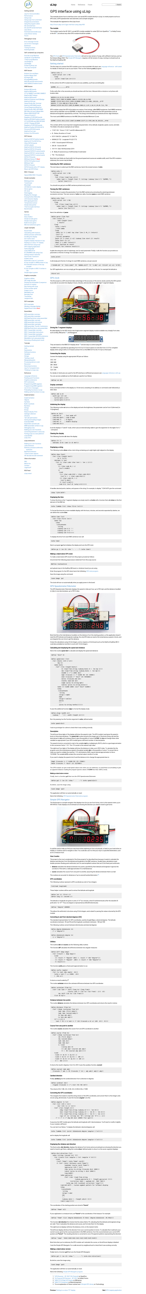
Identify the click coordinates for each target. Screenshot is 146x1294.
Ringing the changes (30, 195)
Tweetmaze (28, 183)
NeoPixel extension (30, 451)
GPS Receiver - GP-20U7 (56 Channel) (66, 1276)
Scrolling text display (30, 236)
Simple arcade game (30, 219)
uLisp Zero (27, 437)
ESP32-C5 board (29, 165)
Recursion (27, 364)
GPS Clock (56, 56)
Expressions (28, 350)
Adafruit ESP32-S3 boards (32, 149)
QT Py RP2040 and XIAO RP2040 (34, 121)
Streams (27, 416)
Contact (26, 465)
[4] (80, 344)
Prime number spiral (30, 288)
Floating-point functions (31, 378)
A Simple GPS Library (87, 1284)
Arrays (26, 410)
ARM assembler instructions (33, 322)
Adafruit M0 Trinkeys (30, 95)
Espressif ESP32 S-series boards (34, 151)
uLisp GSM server (29, 250)
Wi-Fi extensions (29, 382)
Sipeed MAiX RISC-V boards (33, 175)
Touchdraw (27, 296)
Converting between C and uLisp (34, 431)
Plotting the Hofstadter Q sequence (35, 282)
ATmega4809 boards (31, 79)
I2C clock (27, 191)
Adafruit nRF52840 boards (32, 105)
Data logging (28, 193)
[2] (56, 33)
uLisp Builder (28, 435)
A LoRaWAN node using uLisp (33, 252)
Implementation (29, 398)
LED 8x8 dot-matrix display (32, 187)
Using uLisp (27, 18)
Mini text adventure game (32, 225)
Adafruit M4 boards (30, 97)
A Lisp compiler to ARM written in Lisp (36, 262)
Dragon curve (28, 290)
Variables (27, 354)
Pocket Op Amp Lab (30, 65)
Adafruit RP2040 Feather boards (34, 119)
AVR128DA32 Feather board (33, 83)
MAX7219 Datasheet (61, 1282)
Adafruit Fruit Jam (30, 131)
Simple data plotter (30, 205)
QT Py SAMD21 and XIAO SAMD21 (35, 93)
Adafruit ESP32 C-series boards (34, 153)
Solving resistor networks (32, 254)
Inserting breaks (29, 49)
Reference (81, 5)
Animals (26, 215)
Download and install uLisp (32, 32)
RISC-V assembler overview (33, 330)
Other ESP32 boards (30, 143)
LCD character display (31, 199)
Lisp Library (27, 30)
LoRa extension (29, 445)
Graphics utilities (29, 278)
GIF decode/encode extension (33, 455)
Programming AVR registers (33, 384)
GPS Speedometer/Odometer (71, 56)
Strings (26, 356)
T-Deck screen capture (31, 453)
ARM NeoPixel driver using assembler (36, 328)
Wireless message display (32, 306)
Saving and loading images (32, 420)
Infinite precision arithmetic (32, 234)
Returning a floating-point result (34, 340)
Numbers (27, 406)
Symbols (27, 402)
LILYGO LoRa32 (29, 145)
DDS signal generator (31, 201)
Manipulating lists (29, 360)
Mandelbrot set (29, 292)
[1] (109, 31)
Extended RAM (29, 422)
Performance (28, 16)
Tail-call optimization (30, 418)
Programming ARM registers (33, 386)
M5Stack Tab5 (28, 163)
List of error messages (31, 43)
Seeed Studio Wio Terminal (32, 103)
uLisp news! (28, 473)
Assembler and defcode (31, 424)
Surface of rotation (30, 284)
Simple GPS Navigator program (73, 1272)
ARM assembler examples (32, 324)
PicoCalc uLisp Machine (31, 55)
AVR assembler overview (32, 314)
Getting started (29, 346)
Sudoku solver (28, 258)
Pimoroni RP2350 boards (32, 129)
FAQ (25, 461)
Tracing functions (29, 47)
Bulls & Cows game (30, 223)
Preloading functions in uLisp (33, 390)
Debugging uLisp (29, 428)
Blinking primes (29, 181)
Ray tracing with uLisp (31, 286)
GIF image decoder (30, 280)
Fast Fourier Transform (31, 256)
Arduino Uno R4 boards (31, 133)
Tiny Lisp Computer (30, 67)
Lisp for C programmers (31, 368)
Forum (90, 5)
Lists (25, 348)
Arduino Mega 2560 (30, 75)
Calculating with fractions (32, 233)
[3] (66, 332)
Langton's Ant (28, 298)
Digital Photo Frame (30, 308)
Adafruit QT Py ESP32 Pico (32, 141)
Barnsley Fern (28, 294)
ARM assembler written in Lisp (33, 426)
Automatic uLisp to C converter (34, 260)
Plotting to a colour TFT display (34, 242)
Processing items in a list (32, 362)
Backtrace (27, 45)
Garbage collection (30, 414)
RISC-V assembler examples (33, 334)
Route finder (28, 231)
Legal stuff (27, 467)
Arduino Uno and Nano (31, 73)
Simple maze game (30, 221)
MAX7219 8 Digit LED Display (64, 1280)
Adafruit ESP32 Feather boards (34, 139)
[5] (98, 874)
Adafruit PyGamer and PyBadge (34, 99)
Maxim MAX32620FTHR (31, 113)
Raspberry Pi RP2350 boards (33, 125)
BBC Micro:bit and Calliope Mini (34, 111)
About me (27, 463)
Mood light (27, 185)
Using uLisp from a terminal (33, 20)
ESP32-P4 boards (29, 157)
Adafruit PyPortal (29, 101)
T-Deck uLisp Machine (31, 59)
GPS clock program (92, 571)
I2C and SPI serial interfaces (33, 28)
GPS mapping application (32, 246)
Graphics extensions (30, 380)
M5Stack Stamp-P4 (30, 159)
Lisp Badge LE (28, 61)
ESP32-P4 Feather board (32, 161)
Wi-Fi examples (29, 304)
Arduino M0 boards (30, 89)
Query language (29, 248)
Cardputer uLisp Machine (32, 57)
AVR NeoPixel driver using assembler (35, 318)
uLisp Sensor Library (30, 34)
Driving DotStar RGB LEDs (32, 197)
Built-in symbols (29, 404)
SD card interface (29, 26)
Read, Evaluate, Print (30, 412)
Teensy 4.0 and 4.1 (30, 115)
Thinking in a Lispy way (31, 370)
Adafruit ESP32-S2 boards (32, 147)
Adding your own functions (32, 430)
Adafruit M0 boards (30, 91)
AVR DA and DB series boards (33, 81)
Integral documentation (31, 22)
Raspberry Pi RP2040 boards (33, 117)
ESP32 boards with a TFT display (34, 167)
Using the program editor (32, 24)
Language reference (30, 376)
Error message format (31, 41)
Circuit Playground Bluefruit (33, 107)
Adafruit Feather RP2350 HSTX (34, 127)
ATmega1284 (28, 77)
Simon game (28, 189)
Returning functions (30, 366)
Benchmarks (28, 209)
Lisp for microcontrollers (32, 14)
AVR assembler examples (32, 316)
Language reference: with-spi (111, 373)
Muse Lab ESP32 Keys (31, 169)
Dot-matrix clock (29, 238)
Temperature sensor (30, 203)
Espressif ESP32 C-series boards (34, 155)
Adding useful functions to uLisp (34, 392)
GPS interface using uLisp (32, 244)
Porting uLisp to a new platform (34, 433)
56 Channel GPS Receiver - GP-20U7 (66, 1278)
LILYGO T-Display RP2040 (32, 123)
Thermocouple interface (32, 207)
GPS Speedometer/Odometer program (75, 796)
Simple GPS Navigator (75, 58)
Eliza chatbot (28, 217)
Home (73, 5)
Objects (26, 400)
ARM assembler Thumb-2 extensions (36, 326)
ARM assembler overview (32, 320)
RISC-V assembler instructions (33, 332)
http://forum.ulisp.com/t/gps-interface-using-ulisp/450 (67, 24)
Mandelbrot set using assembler (34, 338)
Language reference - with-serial (111, 66)
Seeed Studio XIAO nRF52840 (33, 109)
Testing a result (29, 358)
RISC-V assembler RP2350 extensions (36, 336)
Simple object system (31, 272)
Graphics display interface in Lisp (34, 240)
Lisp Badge (27, 63)
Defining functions (30, 352)
